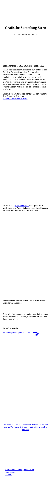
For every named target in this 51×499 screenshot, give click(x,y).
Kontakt (8, 474)
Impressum (10, 472)
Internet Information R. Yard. (15, 99)
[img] (25, 10)
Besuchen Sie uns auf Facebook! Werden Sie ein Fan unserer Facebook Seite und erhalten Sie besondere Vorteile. (25, 427)
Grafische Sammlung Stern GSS (19, 469)
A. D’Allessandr (22, 205)
